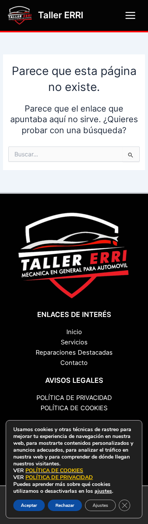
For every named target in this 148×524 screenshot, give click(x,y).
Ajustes (100, 505)
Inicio (74, 332)
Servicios (74, 342)
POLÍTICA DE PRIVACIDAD (74, 397)
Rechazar (64, 505)
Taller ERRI (60, 15)
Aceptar (29, 505)
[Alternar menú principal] (130, 15)
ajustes (103, 491)
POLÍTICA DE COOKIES (74, 408)
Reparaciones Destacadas (74, 352)
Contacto (74, 362)
